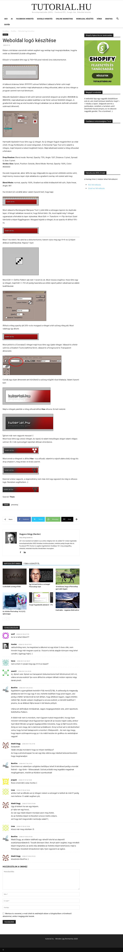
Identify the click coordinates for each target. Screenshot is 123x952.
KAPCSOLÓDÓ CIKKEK (12, 564)
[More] (76, 519)
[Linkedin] (26, 552)
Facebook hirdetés (25, 19)
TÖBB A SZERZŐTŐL (31, 564)
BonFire (14, 687)
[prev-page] (4, 618)
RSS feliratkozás (94, 185)
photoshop (14, 505)
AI (12, 19)
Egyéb (7, 24)
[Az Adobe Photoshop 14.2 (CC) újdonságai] (15, 601)
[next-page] (7, 618)
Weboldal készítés (84, 19)
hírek (99, 19)
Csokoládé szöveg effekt (12, 586)
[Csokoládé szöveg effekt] (15, 577)
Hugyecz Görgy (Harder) (30, 534)
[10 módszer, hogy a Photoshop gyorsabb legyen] (68, 577)
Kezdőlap (6, 31)
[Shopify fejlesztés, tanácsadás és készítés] (102, 85)
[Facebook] (21, 552)
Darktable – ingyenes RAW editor (67, 610)
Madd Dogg (15, 743)
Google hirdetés (44, 19)
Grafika (109, 19)
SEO (6, 19)
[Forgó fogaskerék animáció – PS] (41, 597)
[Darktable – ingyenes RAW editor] (68, 600)
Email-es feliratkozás (96, 188)
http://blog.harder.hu (25, 537)
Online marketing (64, 19)
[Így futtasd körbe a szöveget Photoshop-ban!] (41, 575)
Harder (14, 644)
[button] (117, 19)
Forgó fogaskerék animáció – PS (41, 605)
